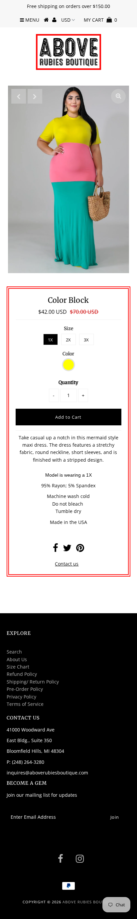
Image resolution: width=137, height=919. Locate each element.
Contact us (66, 564)
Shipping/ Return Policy (33, 682)
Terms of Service (25, 704)
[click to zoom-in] (118, 96)
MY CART (100, 20)
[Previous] (18, 96)
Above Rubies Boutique (88, 901)
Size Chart (18, 667)
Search (14, 652)
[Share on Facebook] (55, 549)
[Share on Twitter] (67, 549)
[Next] (35, 96)
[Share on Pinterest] (80, 549)
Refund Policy (22, 674)
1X (50, 340)
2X (68, 340)
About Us (17, 659)
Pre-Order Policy (25, 689)
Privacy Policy (21, 696)
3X (86, 340)
